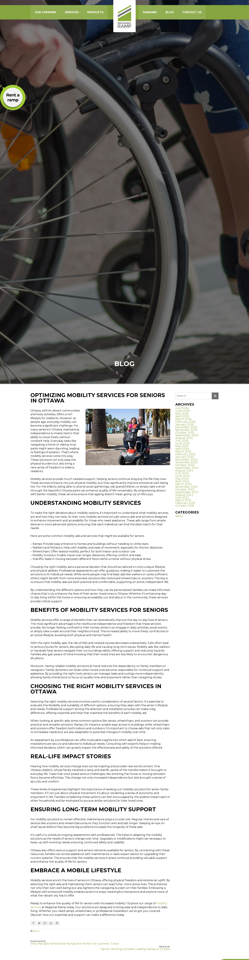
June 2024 (182, 476)
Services (72, 12)
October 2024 (184, 465)
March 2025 (183, 451)
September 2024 (187, 467)
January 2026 (184, 424)
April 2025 (182, 448)
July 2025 (182, 440)
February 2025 (185, 454)
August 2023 (184, 495)
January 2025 (184, 457)
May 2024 (182, 478)
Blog (170, 12)
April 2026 (182, 416)
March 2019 (183, 500)
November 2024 (186, 462)
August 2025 (184, 438)
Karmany (150, 12)
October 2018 (184, 505)
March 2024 (183, 484)
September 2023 (187, 492)
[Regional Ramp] (124, 16)
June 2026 (182, 410)
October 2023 (184, 489)
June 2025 (182, 443)
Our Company (45, 12)
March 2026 (183, 419)
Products (95, 12)
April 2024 (182, 481)
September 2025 (186, 435)
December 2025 (186, 427)
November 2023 (186, 486)
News (36, 931)
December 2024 (186, 459)
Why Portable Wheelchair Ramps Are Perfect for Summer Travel (74, 943)
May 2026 (181, 413)
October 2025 (184, 432)
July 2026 (182, 408)
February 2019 (185, 503)
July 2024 (182, 473)
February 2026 (185, 421)
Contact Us (192, 12)
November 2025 (186, 429)
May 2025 (181, 446)
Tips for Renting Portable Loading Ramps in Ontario (135, 949)
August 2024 (184, 470)
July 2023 (182, 497)
